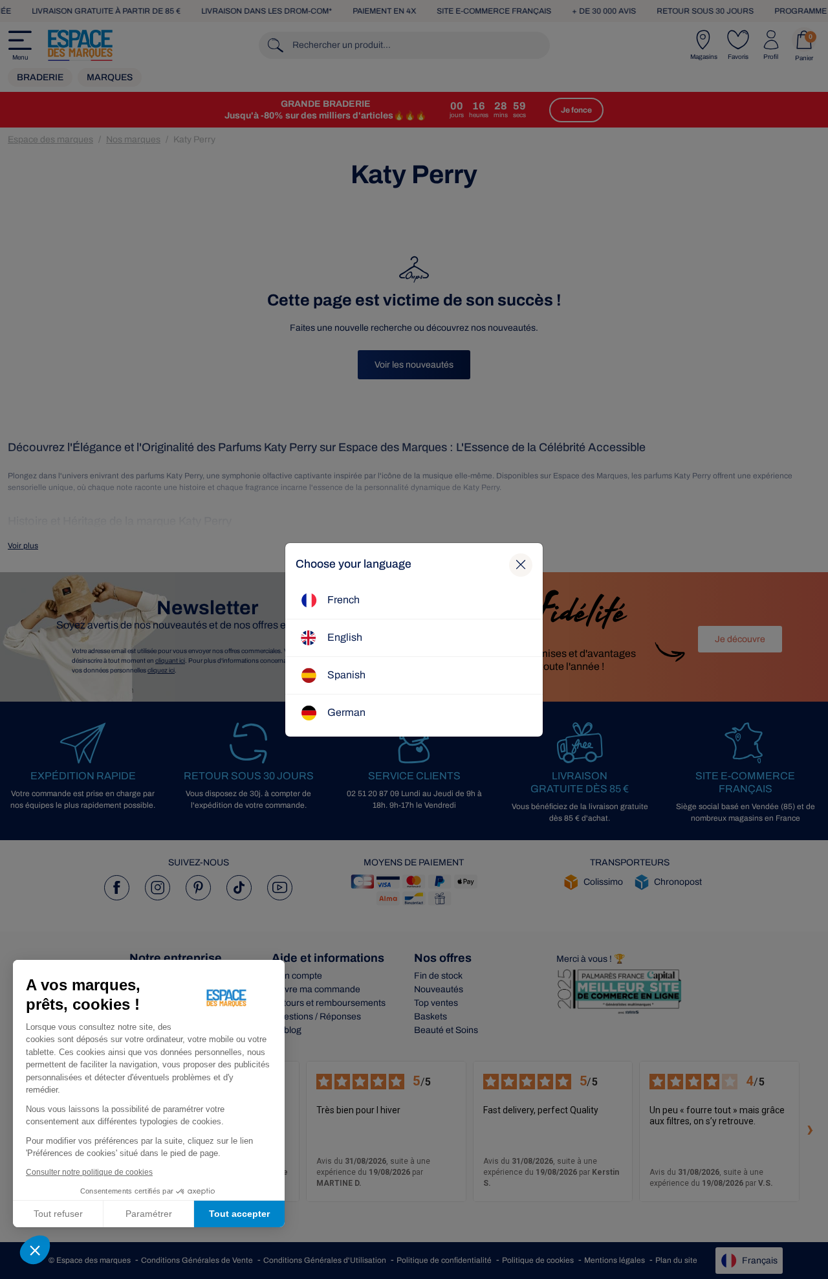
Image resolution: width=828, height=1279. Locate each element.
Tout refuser (58, 1213)
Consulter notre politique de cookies (89, 1172)
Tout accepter (239, 1213)
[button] (34, 1249)
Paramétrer (148, 1213)
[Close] (520, 565)
